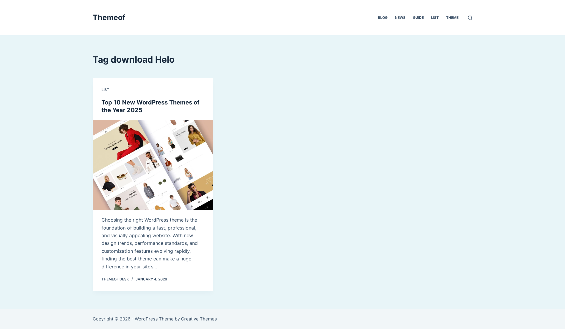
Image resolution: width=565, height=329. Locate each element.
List (435, 17)
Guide (418, 17)
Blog (383, 17)
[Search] (470, 18)
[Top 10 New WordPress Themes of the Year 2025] (153, 165)
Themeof (109, 17)
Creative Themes (199, 319)
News (400, 17)
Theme (452, 17)
